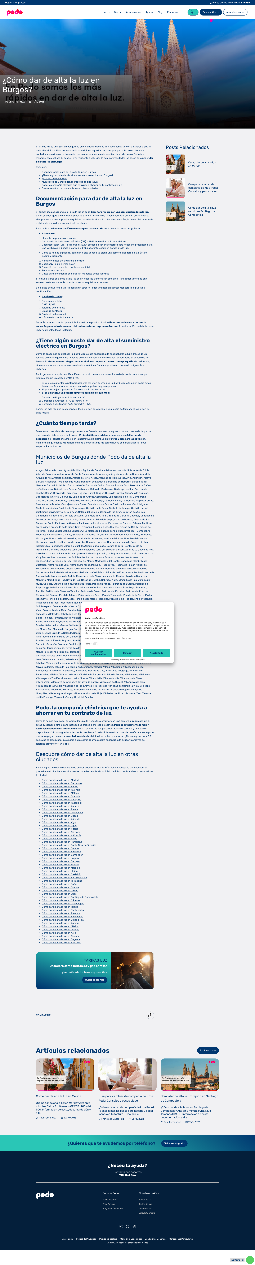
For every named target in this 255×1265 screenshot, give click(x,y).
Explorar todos (208, 1050)
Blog (159, 12)
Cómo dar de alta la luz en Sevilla (60, 786)
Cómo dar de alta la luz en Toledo (60, 906)
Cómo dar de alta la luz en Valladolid (62, 802)
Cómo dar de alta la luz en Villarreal (61, 942)
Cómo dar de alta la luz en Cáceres (61, 900)
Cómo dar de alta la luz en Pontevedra (63, 910)
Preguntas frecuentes (113, 1208)
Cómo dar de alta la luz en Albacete (61, 851)
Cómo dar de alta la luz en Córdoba (61, 832)
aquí (68, 223)
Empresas (20, 2)
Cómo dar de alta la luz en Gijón (59, 825)
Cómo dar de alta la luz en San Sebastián (64, 877)
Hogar (8, 2)
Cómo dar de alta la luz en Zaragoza (61, 799)
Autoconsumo (133, 12)
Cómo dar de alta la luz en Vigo (59, 822)
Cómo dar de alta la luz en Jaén (59, 884)
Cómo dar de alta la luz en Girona (60, 890)
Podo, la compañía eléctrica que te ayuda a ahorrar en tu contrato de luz (82, 185)
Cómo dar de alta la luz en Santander (62, 854)
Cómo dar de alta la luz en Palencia (61, 913)
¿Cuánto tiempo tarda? (54, 178)
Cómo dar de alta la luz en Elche (59, 838)
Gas (116, 12)
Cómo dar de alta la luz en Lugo (59, 893)
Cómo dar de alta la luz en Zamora (60, 923)
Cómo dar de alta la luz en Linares (60, 929)
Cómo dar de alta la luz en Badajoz (61, 861)
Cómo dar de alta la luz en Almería (60, 806)
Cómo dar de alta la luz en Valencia (61, 789)
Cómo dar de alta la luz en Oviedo (60, 848)
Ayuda (149, 12)
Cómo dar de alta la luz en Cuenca (61, 936)
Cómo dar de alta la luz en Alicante (61, 819)
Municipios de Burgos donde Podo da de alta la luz (70, 181)
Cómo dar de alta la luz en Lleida (60, 871)
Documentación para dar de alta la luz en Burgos (69, 172)
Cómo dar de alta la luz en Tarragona (62, 880)
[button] (106, 12)
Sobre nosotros (110, 1199)
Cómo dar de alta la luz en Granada (61, 796)
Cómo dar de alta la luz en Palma (60, 809)
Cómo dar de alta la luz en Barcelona (62, 783)
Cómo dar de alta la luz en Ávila (59, 932)
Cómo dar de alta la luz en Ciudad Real (63, 919)
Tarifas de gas (145, 1204)
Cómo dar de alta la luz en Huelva (60, 864)
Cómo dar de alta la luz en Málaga (60, 793)
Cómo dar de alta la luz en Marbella (61, 867)
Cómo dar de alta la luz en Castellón (61, 874)
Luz (105, 12)
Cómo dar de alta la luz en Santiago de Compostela (70, 897)
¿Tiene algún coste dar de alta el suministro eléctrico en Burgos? (77, 175)
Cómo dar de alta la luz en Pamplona (62, 841)
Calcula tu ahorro (147, 1213)
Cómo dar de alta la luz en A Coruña (61, 835)
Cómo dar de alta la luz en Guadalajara (63, 903)
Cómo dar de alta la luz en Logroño (61, 858)
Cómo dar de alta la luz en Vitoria (60, 828)
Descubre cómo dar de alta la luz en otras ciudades (70, 188)
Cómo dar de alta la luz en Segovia (61, 939)
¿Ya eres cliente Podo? (230, 2)
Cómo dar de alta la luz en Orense (60, 887)
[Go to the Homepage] (14, 12)
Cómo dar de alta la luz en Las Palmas (62, 812)
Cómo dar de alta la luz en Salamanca (62, 916)
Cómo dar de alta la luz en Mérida (60, 926)
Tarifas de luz (145, 1199)
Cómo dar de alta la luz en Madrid (60, 780)
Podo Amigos (109, 1204)
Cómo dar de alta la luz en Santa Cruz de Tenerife (69, 845)
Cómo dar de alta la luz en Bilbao (60, 815)
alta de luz (75, 212)
